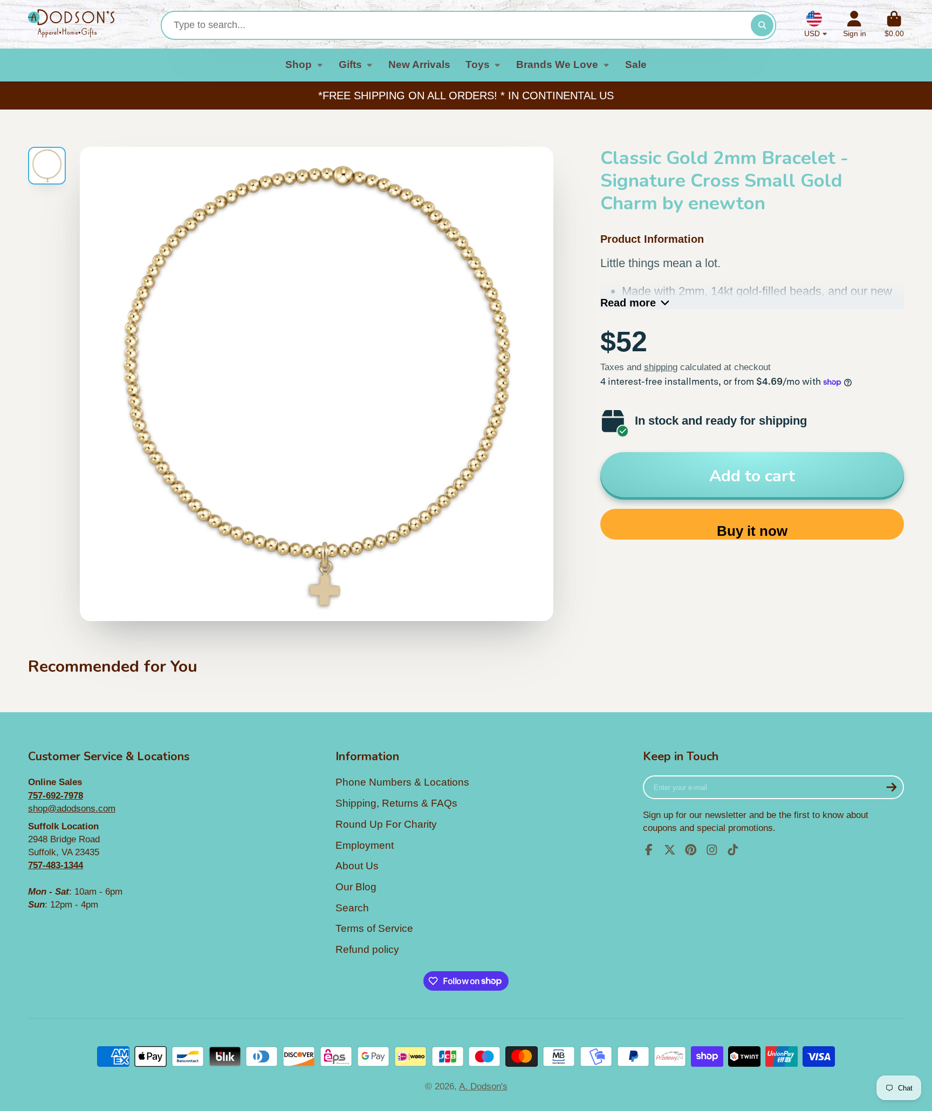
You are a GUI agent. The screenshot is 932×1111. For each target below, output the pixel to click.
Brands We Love (557, 64)
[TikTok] (733, 850)
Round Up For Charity (386, 824)
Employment (364, 845)
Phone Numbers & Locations (402, 782)
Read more (628, 303)
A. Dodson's (483, 1086)
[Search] (762, 25)
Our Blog (355, 886)
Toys (477, 64)
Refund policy (367, 949)
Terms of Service (374, 928)
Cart (894, 24)
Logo (71, 24)
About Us (357, 865)
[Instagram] (712, 850)
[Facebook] (649, 850)
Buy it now (752, 531)
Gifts (350, 64)
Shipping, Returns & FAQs (396, 803)
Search (352, 908)
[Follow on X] (670, 850)
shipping (660, 367)
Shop (298, 64)
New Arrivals (419, 64)
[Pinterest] (691, 850)
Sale (636, 64)
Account (854, 24)
